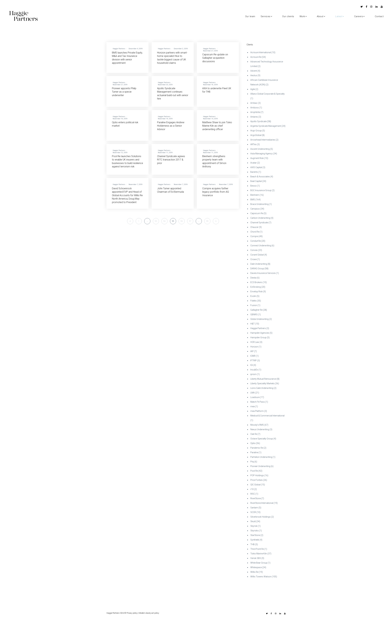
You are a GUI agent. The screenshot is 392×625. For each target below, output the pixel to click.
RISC (252, 494)
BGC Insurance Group (260, 190)
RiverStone (255, 498)
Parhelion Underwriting (261, 457)
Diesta (253, 277)
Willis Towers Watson (260, 576)
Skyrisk (253, 526)
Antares (254, 117)
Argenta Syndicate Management (265, 126)
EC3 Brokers (256, 282)
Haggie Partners (258, 328)
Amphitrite (255, 112)
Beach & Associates (260, 176)
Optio (253, 443)
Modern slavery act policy (149, 613)
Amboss (254, 107)
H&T (252, 323)
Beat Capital (256, 181)
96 (182, 221)
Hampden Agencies (259, 333)
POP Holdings (257, 475)
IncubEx (254, 369)
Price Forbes (256, 480)
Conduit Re (255, 241)
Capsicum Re (256, 213)
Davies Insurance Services (263, 273)
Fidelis (253, 300)
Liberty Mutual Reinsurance (263, 379)
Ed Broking (255, 287)
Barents (254, 172)
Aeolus (253, 75)
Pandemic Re (256, 448)
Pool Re (254, 471)
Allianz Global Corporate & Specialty (267, 94)
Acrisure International (260, 52)
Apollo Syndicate (258, 121)
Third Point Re (257, 549)
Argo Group (256, 130)
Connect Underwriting (260, 245)
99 (207, 221)
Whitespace (256, 567)
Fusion (253, 305)
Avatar (253, 163)
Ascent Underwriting (260, 149)
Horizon (254, 346)
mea (252, 406)
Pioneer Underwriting (260, 466)
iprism (253, 374)
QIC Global (255, 484)
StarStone (255, 535)
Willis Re (254, 572)
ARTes (253, 144)
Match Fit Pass (257, 402)
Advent (253, 71)
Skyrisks (254, 530)
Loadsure (255, 397)
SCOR (253, 512)
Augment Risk (257, 158)
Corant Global (257, 254)
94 (164, 221)
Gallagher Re (256, 310)
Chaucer (254, 227)
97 (190, 221)
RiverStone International (261, 503)
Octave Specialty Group (261, 438)
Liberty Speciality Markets (262, 383)
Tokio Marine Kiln (258, 553)
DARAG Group (257, 268)
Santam (254, 507)
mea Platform (257, 411)
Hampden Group (258, 337)
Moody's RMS (257, 425)
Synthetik (254, 540)
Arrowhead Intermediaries (262, 140)
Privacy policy (132, 613)
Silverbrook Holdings (260, 517)
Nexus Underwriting (259, 429)
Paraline (254, 452)
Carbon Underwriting (260, 218)
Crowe (253, 259)
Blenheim (254, 195)
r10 (252, 489)
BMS (252, 199)
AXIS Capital (256, 167)
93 (156, 221)
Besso (253, 186)
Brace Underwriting (259, 204)
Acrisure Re (255, 57)
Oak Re (253, 434)
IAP (252, 351)
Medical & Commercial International (267, 415)
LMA (252, 392)
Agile (252, 89)
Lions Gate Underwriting (261, 388)
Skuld (253, 521)
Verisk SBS (255, 558)
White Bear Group (258, 563)
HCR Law (254, 342)
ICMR (252, 356)
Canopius (255, 209)
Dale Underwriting (258, 264)
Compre (254, 236)
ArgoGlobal (255, 135)
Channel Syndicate (259, 222)
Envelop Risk (256, 291)
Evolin (253, 296)
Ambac (253, 103)
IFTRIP (253, 360)
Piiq (252, 461)
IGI (251, 365)
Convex (254, 250)
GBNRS (254, 314)
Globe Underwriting (259, 319)
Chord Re (254, 232)
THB (252, 544)
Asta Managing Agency (261, 153)
